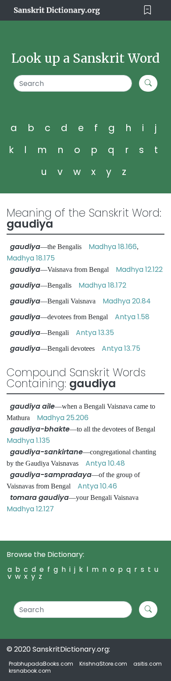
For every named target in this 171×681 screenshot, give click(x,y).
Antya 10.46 (97, 486)
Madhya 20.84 (127, 301)
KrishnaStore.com (103, 663)
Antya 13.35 (95, 333)
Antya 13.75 (121, 348)
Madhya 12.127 (30, 509)
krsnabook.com (30, 670)
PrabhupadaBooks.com (41, 663)
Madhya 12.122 (139, 269)
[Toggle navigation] (147, 10)
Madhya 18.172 (102, 285)
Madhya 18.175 (31, 258)
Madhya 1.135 (28, 440)
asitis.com (147, 663)
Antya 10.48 (105, 463)
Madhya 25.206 (63, 418)
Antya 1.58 (132, 317)
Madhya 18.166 (113, 247)
